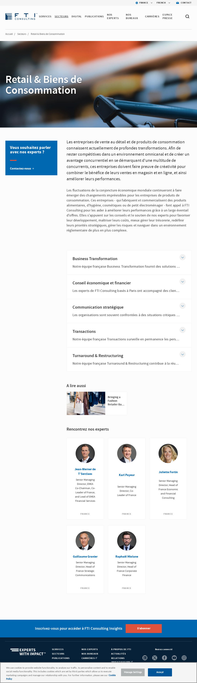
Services (45, 16)
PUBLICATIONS (94, 16)
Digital (77, 16)
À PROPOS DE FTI (121, 649)
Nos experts (90, 649)
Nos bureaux (90, 653)
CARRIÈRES (152, 16)
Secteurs (21, 34)
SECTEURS (61, 16)
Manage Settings (133, 672)
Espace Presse (168, 16)
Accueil (9, 34)
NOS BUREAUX (132, 16)
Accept (160, 672)
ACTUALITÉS (118, 653)
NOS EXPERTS (113, 16)
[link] (31, 158)
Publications (61, 658)
